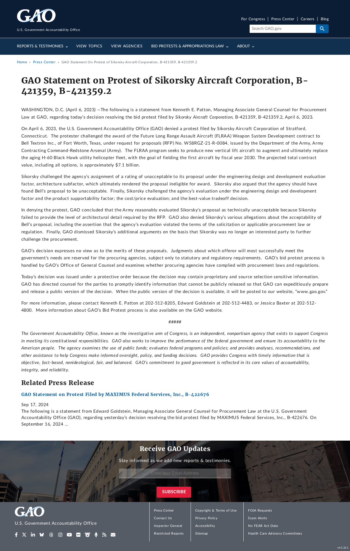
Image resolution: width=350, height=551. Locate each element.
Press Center (282, 19)
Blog (325, 19)
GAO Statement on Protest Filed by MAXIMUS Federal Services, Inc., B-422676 (115, 394)
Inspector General (168, 525)
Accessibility (205, 525)
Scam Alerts (257, 518)
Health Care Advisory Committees (275, 533)
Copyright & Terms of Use (216, 510)
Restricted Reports (168, 533)
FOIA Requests (260, 510)
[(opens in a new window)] (16, 534)
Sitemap (201, 533)
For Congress (253, 19)
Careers (307, 19)
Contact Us (163, 518)
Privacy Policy (206, 518)
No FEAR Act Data (263, 525)
